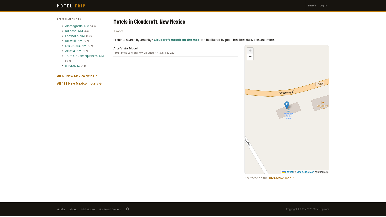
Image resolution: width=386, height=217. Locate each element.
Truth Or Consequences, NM (84, 56)
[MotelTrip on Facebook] (127, 209)
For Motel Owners (110, 209)
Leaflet (289, 171)
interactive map (281, 178)
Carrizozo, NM (75, 36)
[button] (286, 105)
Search (312, 5)
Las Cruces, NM (75, 46)
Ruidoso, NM (74, 31)
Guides (61, 209)
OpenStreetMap (305, 171)
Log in (323, 5)
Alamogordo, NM (77, 26)
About (73, 209)
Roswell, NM (73, 41)
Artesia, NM (73, 51)
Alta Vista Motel (125, 48)
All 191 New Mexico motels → (79, 83)
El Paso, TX (72, 65)
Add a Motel (88, 209)
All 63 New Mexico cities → (77, 76)
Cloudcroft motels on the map (177, 40)
